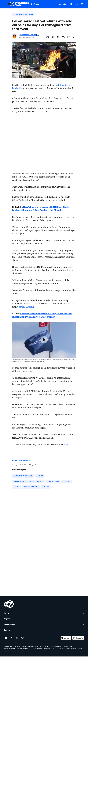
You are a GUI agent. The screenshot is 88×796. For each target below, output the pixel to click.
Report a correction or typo (21, 460)
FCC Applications (37, 648)
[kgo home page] (9, 604)
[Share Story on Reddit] (58, 37)
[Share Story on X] (53, 37)
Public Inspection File (23, 648)
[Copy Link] (74, 37)
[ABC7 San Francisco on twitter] (11, 638)
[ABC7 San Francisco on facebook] (6, 638)
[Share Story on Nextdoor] (63, 37)
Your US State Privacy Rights (53, 646)
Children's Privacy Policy (35, 646)
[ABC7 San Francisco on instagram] (17, 638)
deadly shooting (26, 306)
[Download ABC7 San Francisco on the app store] (66, 638)
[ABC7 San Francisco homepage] (18, 4)
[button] (4, 4)
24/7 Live (35, 4)
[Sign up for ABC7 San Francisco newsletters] (22, 638)
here (66, 444)
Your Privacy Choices (20, 646)
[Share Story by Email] (69, 37)
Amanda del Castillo (28, 35)
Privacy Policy (8, 646)
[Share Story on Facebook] (48, 37)
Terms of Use (68, 646)
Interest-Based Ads (9, 648)
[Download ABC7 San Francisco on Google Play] (78, 638)
